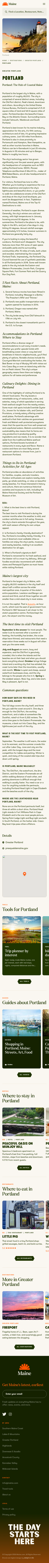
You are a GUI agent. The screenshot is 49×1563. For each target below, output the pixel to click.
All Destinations (24, 1347)
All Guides (24, 1075)
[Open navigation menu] (44, 4)
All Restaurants (24, 1258)
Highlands (7, 1446)
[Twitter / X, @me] (4, 1414)
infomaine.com (10, 1483)
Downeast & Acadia (11, 1451)
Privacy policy (8, 1515)
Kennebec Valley (9, 1463)
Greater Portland (33, 60)
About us (6, 1494)
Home (4, 60)
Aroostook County (10, 1457)
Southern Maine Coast (12, 1428)
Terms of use (8, 1509)
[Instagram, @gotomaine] (10, 1414)
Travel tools (7, 1489)
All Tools (24, 981)
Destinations (16, 60)
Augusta (31, 604)
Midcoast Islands (10, 1469)
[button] (24, 874)
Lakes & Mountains (11, 1434)
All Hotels (24, 1168)
